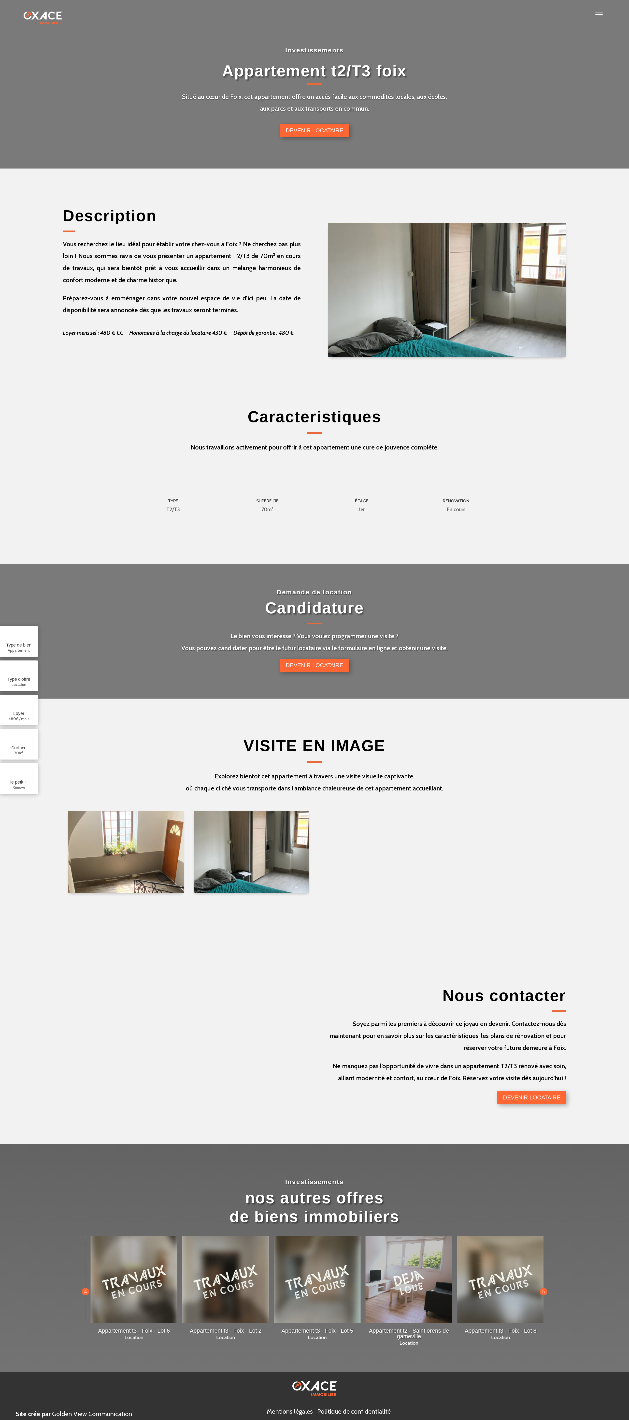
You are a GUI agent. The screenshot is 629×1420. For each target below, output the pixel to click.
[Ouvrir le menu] (599, 19)
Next (543, 1291)
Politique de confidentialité (354, 1411)
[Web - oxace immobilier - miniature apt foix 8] (251, 892)
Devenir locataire (314, 130)
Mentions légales (290, 1411)
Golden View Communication (92, 1414)
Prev (85, 1291)
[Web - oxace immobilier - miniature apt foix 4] (126, 892)
